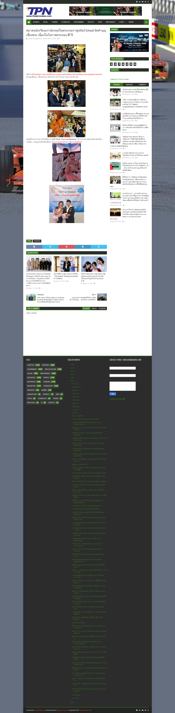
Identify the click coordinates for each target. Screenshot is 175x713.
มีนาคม (75, 413)
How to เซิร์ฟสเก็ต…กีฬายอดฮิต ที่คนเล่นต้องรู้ (89, 481)
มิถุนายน (75, 403)
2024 (72, 371)
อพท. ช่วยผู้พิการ (78, 416)
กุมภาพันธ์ (76, 695)
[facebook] (137, 2)
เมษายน (75, 410)
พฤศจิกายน (76, 387)
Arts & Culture (50, 369)
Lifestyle (91, 22)
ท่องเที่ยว (44, 390)
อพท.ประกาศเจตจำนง (80, 464)
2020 (72, 702)
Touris (55, 398)
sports (46, 377)
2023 (72, 374)
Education (31, 386)
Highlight (31, 377)
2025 (72, 368)
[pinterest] (145, 2)
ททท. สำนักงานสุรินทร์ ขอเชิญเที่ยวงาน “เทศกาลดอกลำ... (86, 643)
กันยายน (75, 393)
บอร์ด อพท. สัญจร (78, 623)
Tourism (54, 22)
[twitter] (139, 2)
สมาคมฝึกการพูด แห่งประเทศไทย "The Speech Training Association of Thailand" (66, 276)
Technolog (42, 398)
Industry (30, 390)
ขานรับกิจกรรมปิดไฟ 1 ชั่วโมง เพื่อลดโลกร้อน (89, 473)
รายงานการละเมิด (117, 399)
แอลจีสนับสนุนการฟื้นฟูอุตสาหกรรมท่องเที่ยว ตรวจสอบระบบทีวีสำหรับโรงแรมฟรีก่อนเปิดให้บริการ (135, 116)
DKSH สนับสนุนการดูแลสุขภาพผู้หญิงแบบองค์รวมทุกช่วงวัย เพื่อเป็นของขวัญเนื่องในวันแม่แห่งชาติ (93, 277)
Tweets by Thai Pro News (119, 79)
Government (32, 369)
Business (36, 22)
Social (45, 22)
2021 (72, 381)
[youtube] (142, 2)
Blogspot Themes (62, 710)
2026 (72, 365)
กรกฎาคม (76, 400)
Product (46, 394)
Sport (100, 22)
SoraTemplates (39, 710)
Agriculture (32, 394)
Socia (29, 398)
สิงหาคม (75, 397)
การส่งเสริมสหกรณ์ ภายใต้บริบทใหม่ (85, 509)
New (57, 394)
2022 (72, 378)
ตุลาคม (75, 390)
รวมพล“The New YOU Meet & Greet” (85, 419)
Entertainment (79, 22)
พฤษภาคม (76, 406)
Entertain (31, 382)
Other (121, 22)
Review (131, 22)
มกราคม (75, 698)
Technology (65, 22)
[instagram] (148, 2)
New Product (110, 22)
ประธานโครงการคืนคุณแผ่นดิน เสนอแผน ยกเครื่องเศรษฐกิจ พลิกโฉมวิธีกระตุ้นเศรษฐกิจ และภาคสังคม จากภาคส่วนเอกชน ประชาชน (128, 214)
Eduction (31, 402)
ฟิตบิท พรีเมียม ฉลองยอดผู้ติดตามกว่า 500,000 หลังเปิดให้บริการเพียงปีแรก (135, 127)
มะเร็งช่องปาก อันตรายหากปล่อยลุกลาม (86, 506)
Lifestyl (51, 402)
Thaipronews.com (85, 710)
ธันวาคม (75, 384)
